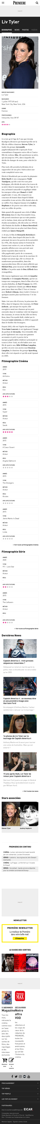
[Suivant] (36, 815)
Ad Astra (6, 376)
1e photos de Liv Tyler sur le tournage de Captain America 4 (17, 737)
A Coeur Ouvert (8, 447)
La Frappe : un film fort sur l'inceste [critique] (19, 864)
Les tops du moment (9, 1099)
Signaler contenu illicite (20, 1121)
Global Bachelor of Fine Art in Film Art (13, 1115)
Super (5, 412)
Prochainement (8, 1083)
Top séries (6, 1088)
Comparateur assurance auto (10, 1113)
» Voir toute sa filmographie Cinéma (25, 545)
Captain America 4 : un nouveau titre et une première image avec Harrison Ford (19, 700)
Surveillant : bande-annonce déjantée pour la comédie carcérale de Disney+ (19, 869)
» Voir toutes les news (30, 791)
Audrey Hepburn (26, 828)
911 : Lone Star (8, 567)
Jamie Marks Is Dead (11, 518)
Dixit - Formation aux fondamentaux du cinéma (16, 1117)
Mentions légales (7, 1121)
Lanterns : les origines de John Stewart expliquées (19, 858)
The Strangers (8, 483)
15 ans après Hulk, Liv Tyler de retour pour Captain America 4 (17, 775)
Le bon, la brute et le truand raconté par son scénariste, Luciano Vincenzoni (19, 853)
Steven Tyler (6, 828)
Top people (6, 1094)
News (17, 30)
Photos (25, 30)
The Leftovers (8, 602)
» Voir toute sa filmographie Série (26, 628)
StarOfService (29, 1115)
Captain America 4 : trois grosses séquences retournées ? (18, 662)
